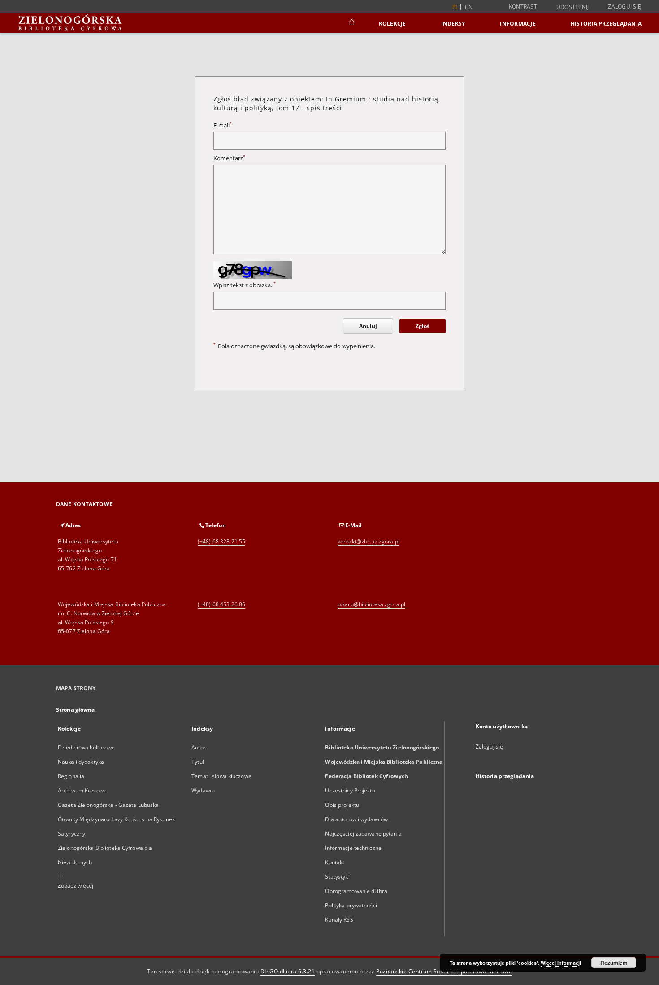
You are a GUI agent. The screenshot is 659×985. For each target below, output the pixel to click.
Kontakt (334, 862)
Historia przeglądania (606, 23)
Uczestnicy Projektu (350, 790)
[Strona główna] (351, 23)
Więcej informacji (561, 962)
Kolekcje (392, 23)
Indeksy (453, 23)
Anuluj (368, 326)
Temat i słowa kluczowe (221, 776)
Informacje (518, 23)
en (469, 7)
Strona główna (75, 710)
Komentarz (229, 158)
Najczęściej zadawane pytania (363, 833)
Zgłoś (422, 326)
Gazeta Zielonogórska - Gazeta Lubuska (108, 805)
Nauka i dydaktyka (81, 762)
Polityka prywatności (351, 905)
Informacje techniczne (353, 848)
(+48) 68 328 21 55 (221, 541)
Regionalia (71, 776)
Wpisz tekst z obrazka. (244, 285)
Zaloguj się (624, 6)
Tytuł (197, 762)
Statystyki (337, 876)
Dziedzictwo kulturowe (86, 747)
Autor (198, 747)
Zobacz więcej (76, 885)
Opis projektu (342, 805)
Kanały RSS (339, 920)
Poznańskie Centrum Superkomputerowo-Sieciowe (444, 971)
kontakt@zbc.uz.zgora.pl (368, 541)
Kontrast (523, 6)
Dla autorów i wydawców (356, 819)
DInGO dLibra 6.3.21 (287, 971)
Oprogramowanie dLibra (356, 891)
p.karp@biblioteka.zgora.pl (371, 604)
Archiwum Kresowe (82, 790)
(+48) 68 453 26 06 (221, 604)
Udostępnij (572, 7)
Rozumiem (614, 963)
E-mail (222, 125)
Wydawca (203, 790)
